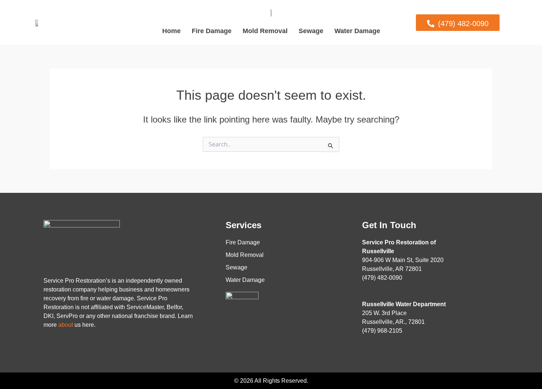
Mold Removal (265, 31)
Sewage (311, 31)
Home (171, 31)
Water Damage (357, 31)
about (65, 325)
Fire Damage (212, 31)
